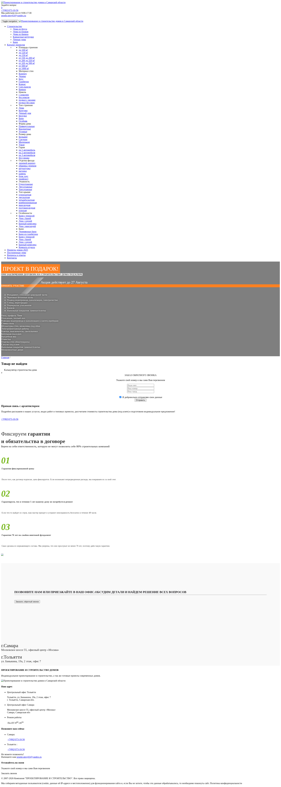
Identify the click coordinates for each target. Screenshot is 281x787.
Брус (21, 79)
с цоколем (24, 95)
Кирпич (23, 73)
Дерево (22, 76)
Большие (23, 137)
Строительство (14, 26)
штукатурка (24, 168)
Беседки (23, 116)
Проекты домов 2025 (17, 250)
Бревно (22, 89)
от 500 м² (23, 66)
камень (22, 173)
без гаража (24, 158)
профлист (23, 179)
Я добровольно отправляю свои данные (142, 397)
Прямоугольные (27, 126)
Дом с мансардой (27, 226)
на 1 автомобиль (27, 150)
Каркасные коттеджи (23, 37)
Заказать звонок (9, 773)
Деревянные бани (27, 231)
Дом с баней (25, 218)
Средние (23, 139)
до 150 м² (23, 55)
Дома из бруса (20, 29)
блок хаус (23, 176)
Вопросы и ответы (16, 255)
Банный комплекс (28, 223)
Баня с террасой (27, 216)
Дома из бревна (20, 34)
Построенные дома (16, 252)
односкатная (25, 194)
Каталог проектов (16, 45)
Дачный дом (25, 113)
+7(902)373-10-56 (9, 10)
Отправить (140, 400)
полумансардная (27, 208)
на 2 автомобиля (27, 152)
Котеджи (23, 110)
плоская (23, 210)
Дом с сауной (25, 221)
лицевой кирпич (27, 163)
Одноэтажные (26, 184)
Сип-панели (25, 87)
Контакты (12, 258)
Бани (15, 42)
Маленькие (24, 142)
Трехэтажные (25, 189)
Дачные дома (19, 39)
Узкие (22, 144)
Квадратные (25, 129)
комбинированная (28, 202)
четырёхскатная (27, 200)
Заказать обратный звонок (27, 602)
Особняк (23, 121)
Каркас (22, 84)
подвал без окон (27, 102)
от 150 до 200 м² (27, 58)
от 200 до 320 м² (27, 60)
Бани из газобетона (28, 234)
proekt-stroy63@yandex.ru (13, 15)
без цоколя (24, 97)
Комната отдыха (27, 247)
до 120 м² (23, 52)
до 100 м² (23, 50)
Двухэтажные (25, 187)
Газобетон (24, 81)
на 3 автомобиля (27, 155)
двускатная (24, 197)
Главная (5, 357)
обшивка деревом (27, 166)
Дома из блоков (20, 31)
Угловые (23, 131)
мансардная (24, 205)
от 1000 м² (24, 68)
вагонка (23, 171)
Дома (21, 108)
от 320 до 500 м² (27, 63)
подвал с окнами (27, 100)
